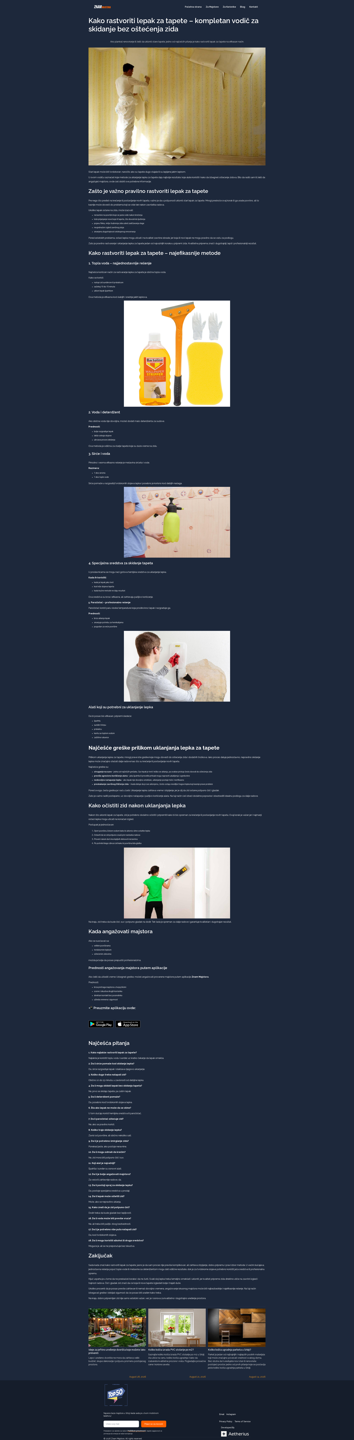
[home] (102, 7)
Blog (242, 7)
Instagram (231, 1414)
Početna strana (193, 7)
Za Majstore (212, 7)
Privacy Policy (225, 1421)
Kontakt (253, 7)
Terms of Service (243, 1421)
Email (221, 1414)
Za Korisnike (229, 7)
